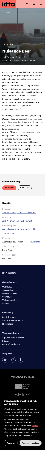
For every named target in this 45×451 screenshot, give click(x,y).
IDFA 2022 (9, 188)
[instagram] (13, 359)
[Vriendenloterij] (22, 377)
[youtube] (5, 359)
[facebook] (20, 359)
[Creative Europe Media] (22, 386)
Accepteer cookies (30, 443)
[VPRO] (22, 395)
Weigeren (10, 443)
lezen (35, 426)
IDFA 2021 (24, 188)
